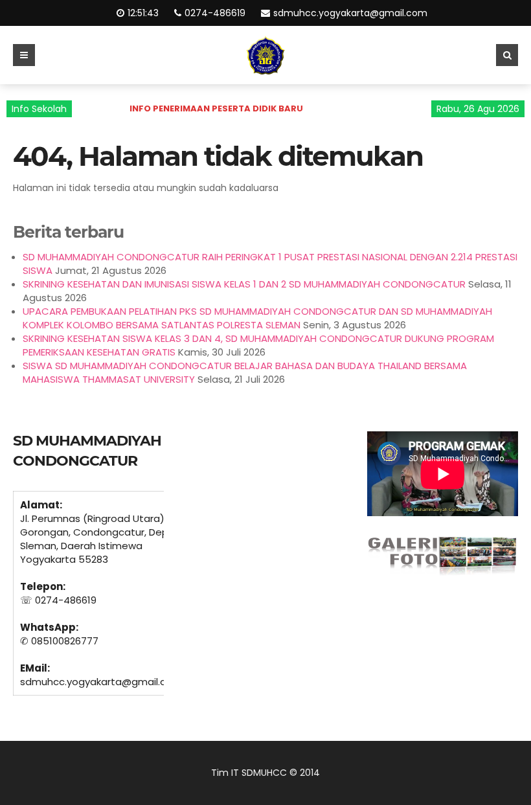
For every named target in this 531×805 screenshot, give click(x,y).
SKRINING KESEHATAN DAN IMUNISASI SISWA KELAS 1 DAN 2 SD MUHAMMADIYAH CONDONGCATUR (244, 284)
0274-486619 (215, 12)
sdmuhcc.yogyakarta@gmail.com (351, 12)
